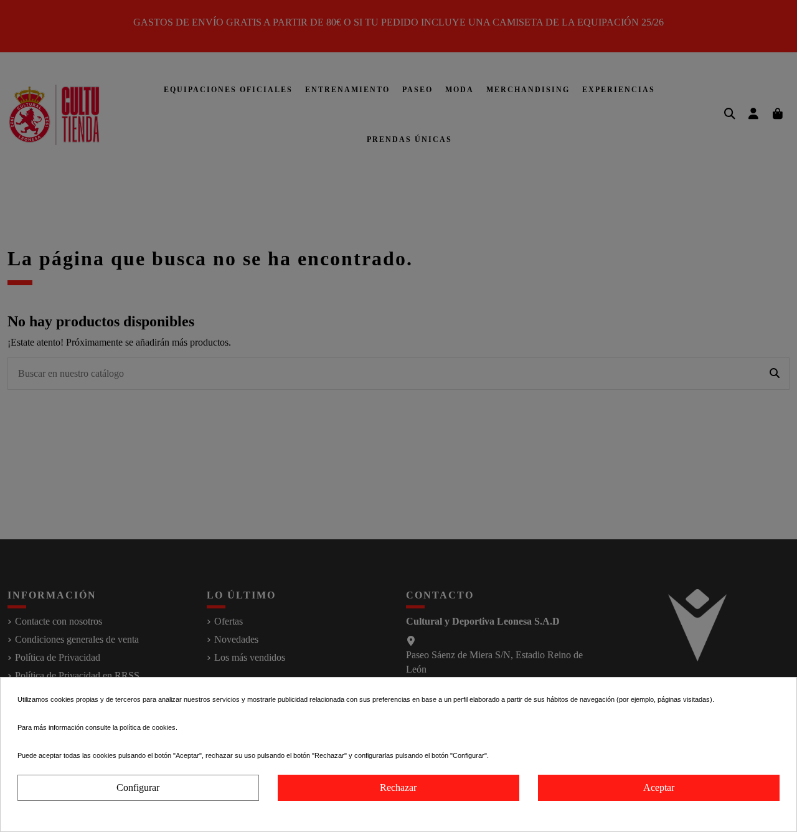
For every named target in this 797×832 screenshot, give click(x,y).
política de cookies (148, 727)
